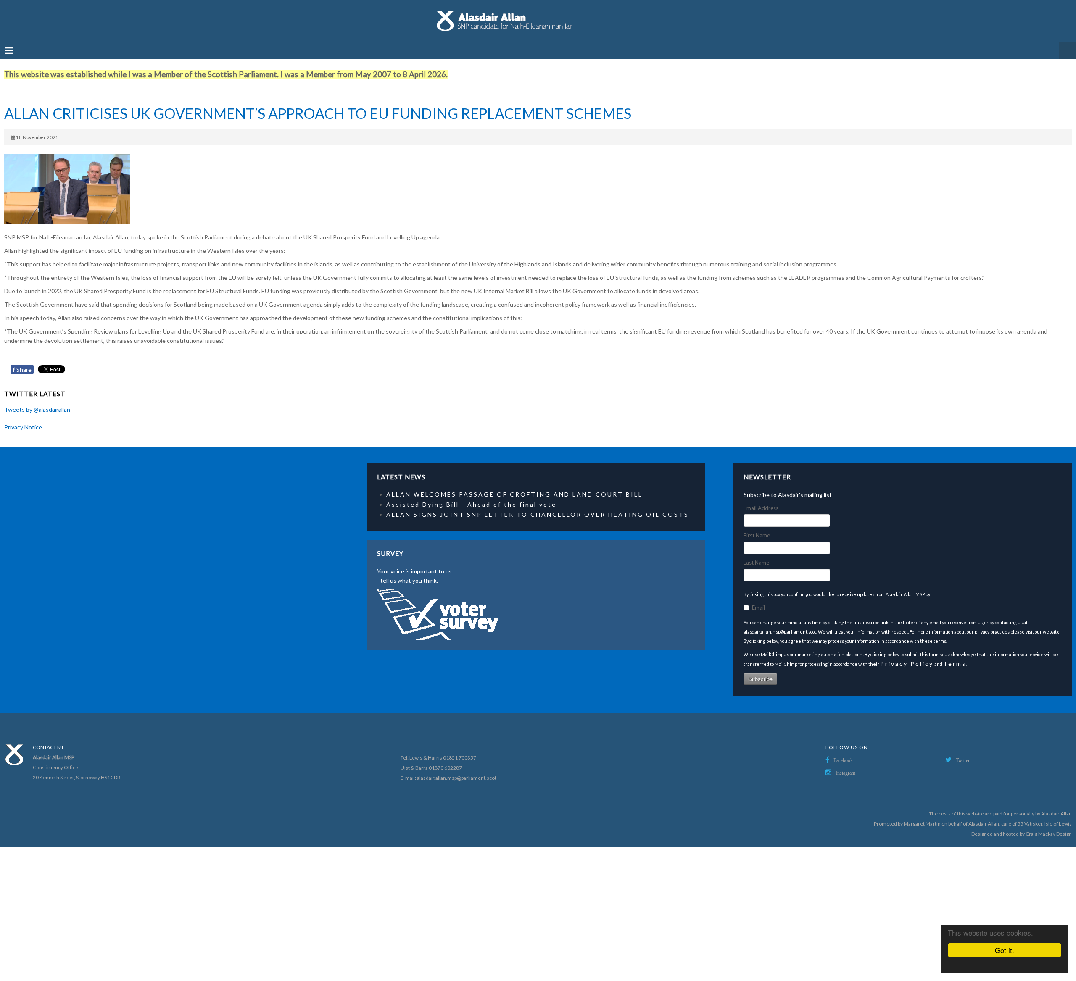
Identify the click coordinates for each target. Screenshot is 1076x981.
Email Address (761, 499)
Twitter (963, 752)
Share (22, 361)
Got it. (1004, 950)
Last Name (756, 554)
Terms (954, 655)
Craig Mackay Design (1049, 825)
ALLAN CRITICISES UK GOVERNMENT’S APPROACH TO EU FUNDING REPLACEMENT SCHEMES (317, 105)
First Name (757, 526)
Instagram (845, 764)
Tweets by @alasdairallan (37, 401)
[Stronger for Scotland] (538, 16)
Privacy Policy (907, 655)
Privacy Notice (23, 418)
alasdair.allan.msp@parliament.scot (456, 769)
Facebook (843, 752)
